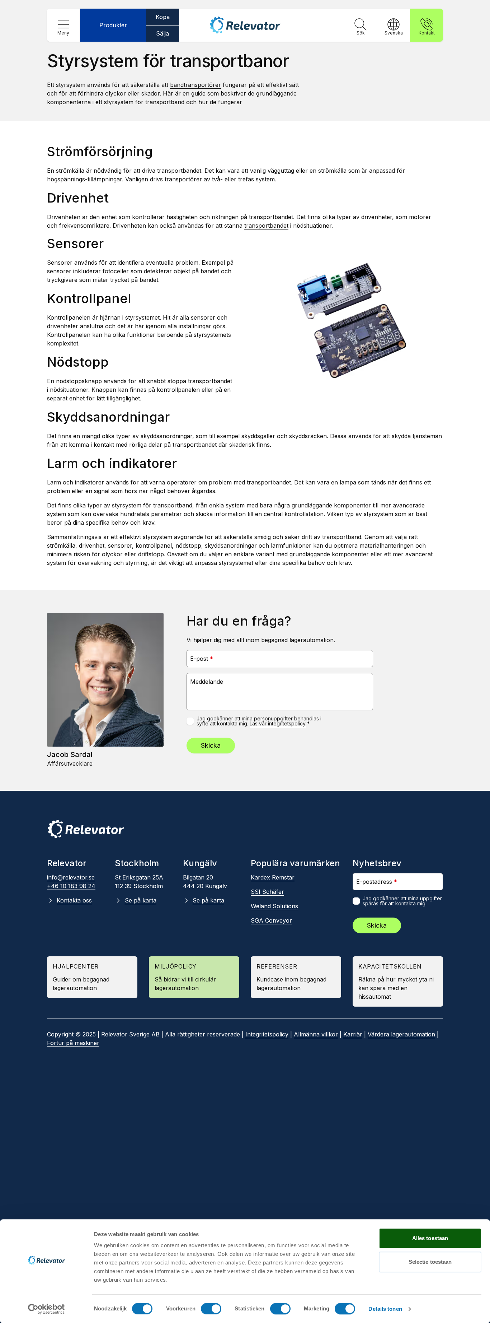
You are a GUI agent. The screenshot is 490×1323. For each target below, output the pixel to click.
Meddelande (206, 681)
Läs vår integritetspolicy (278, 723)
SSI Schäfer (267, 891)
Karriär (352, 1034)
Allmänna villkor (316, 1034)
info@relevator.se (71, 877)
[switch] (211, 1308)
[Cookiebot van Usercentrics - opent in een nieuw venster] (46, 1309)
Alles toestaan (430, 1238)
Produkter (113, 25)
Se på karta (140, 900)
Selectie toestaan (430, 1262)
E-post (201, 658)
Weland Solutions (274, 906)
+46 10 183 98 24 (71, 886)
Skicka (211, 745)
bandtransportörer (195, 84)
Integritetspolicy (266, 1034)
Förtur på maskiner (73, 1042)
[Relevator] (85, 829)
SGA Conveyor (271, 920)
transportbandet (266, 225)
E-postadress (376, 881)
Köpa (163, 16)
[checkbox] (190, 721)
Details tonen (385, 1309)
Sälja (162, 33)
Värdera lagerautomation (401, 1034)
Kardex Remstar (273, 877)
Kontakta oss (74, 900)
